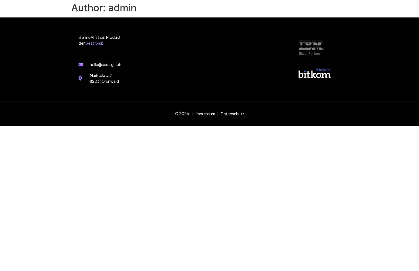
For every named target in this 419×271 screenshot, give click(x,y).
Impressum (205, 113)
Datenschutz (232, 113)
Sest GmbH (95, 43)
